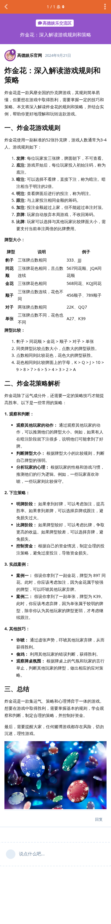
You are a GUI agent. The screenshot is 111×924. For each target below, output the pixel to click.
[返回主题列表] (6, 7)
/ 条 (54, 6)
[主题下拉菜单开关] (105, 7)
